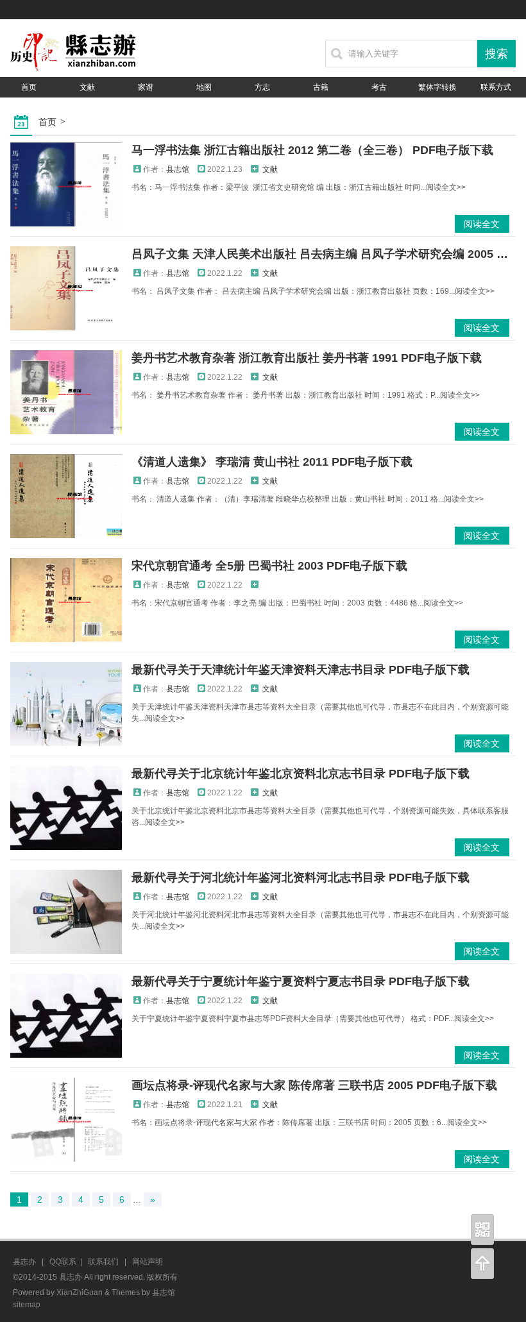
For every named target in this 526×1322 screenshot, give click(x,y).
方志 (262, 87)
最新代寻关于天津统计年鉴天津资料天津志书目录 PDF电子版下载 (301, 669)
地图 (204, 87)
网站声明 (147, 1261)
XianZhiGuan (79, 1292)
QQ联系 (62, 1261)
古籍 (320, 87)
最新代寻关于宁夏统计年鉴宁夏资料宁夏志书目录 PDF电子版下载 (301, 981)
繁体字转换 (437, 87)
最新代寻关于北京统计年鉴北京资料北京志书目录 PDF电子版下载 (301, 773)
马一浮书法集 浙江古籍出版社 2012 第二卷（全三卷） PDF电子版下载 (312, 150)
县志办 (24, 1261)
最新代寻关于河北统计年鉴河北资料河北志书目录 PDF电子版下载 (301, 877)
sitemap (26, 1304)
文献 (87, 87)
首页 (29, 87)
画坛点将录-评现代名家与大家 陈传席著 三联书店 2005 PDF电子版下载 (314, 1085)
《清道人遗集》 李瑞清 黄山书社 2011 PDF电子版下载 (272, 461)
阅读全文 (482, 224)
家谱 (145, 87)
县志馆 (177, 169)
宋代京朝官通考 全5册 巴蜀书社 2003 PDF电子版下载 (269, 565)
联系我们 (103, 1261)
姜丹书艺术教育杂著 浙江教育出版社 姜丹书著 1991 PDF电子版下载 (307, 358)
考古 (379, 87)
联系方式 (495, 87)
